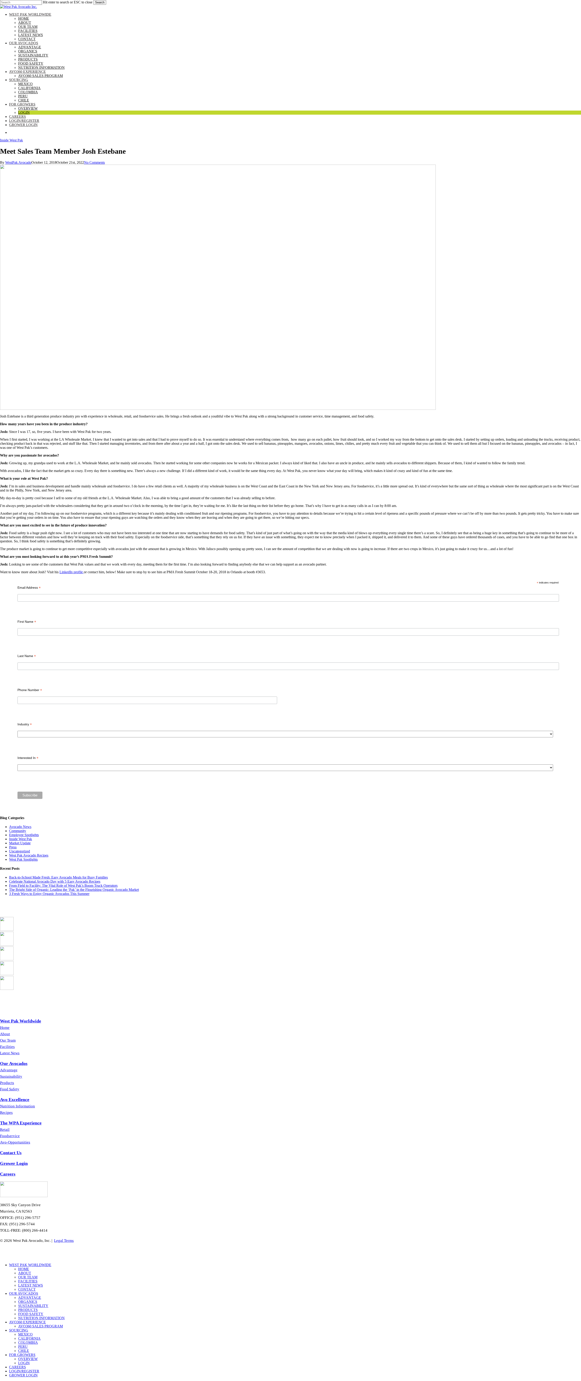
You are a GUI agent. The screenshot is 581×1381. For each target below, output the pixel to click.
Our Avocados (23, 1293)
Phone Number (29, 690)
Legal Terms (64, 1240)
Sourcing (18, 1330)
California (29, 1338)
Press (13, 847)
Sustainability (11, 1076)
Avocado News (20, 827)
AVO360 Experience (27, 1322)
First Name (26, 622)
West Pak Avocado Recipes (28, 855)
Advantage (8, 1070)
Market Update (20, 843)
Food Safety (9, 1089)
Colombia (28, 1342)
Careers (17, 1367)
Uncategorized (19, 851)
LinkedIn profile (71, 572)
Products (7, 1083)
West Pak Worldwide (30, 1265)
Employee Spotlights (24, 835)
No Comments (94, 162)
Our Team (8, 1040)
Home (5, 1027)
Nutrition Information (17, 1106)
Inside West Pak (11, 140)
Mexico (25, 1334)
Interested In (27, 758)
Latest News (10, 1053)
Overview (28, 1359)
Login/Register (24, 1371)
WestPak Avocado (18, 162)
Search (99, 2)
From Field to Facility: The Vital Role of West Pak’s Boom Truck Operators (63, 885)
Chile (23, 1351)
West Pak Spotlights (23, 859)
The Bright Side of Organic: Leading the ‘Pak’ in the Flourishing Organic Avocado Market (74, 890)
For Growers (22, 1355)
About (5, 1034)
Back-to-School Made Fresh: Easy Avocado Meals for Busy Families (58, 877)
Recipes (6, 1112)
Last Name (26, 656)
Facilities (7, 1047)
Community (17, 831)
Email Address (29, 588)
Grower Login (23, 1375)
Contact (27, 1289)
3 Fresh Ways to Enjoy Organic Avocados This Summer (49, 894)
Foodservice (10, 1136)
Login (24, 1363)
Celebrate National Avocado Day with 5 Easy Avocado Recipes (54, 881)
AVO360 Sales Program (40, 1326)
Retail (5, 1129)
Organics (27, 1302)
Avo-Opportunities (15, 1142)
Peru (23, 1347)
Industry (24, 724)
